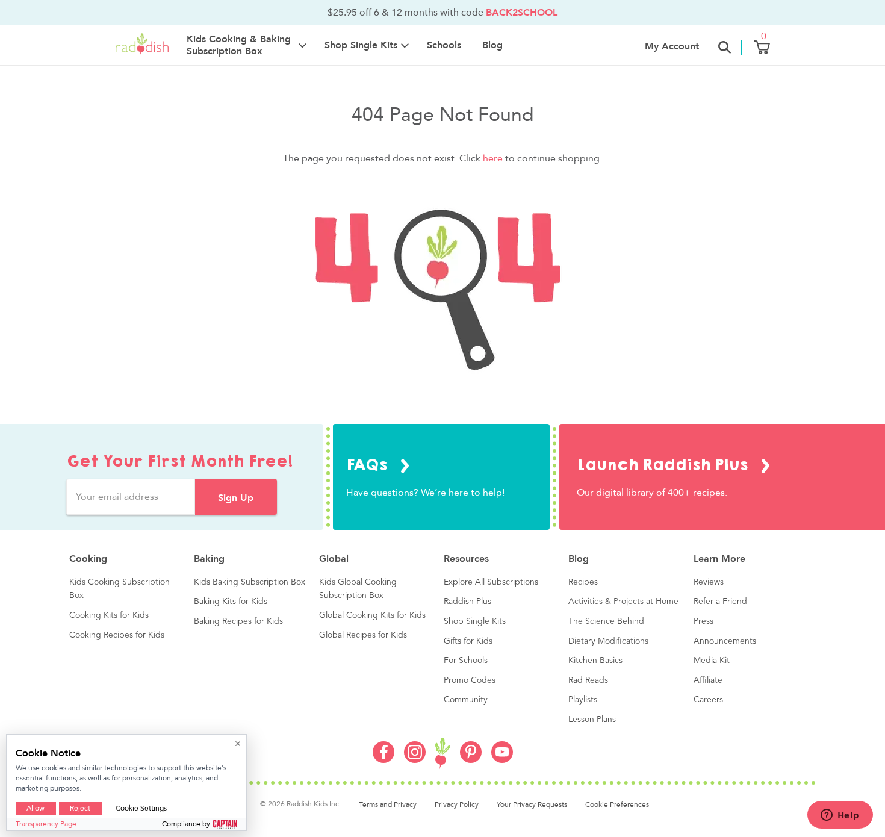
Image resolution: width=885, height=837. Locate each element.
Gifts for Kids (468, 641)
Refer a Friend (720, 601)
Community (466, 699)
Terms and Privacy (388, 804)
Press (703, 621)
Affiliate (708, 680)
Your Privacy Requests (532, 804)
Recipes (583, 582)
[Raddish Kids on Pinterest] (471, 760)
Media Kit (712, 660)
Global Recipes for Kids (363, 635)
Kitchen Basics (595, 660)
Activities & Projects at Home (623, 601)
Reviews (709, 582)
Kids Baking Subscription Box (249, 582)
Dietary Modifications (608, 641)
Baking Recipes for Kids (238, 621)
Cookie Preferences (617, 804)
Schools (444, 45)
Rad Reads (588, 680)
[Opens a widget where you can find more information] (840, 816)
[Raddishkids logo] (442, 754)
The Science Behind (606, 621)
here (493, 158)
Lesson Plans (592, 719)
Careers (708, 699)
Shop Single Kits (475, 621)
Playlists (582, 699)
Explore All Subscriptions (491, 582)
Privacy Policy (457, 804)
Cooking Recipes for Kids (116, 635)
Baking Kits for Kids (230, 601)
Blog (492, 45)
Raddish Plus (467, 601)
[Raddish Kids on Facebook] (383, 760)
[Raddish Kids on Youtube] (502, 760)
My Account (672, 46)
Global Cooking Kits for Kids (372, 615)
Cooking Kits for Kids (109, 615)
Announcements (725, 641)
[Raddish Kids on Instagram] (415, 760)
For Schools (466, 660)
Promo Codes (469, 680)
